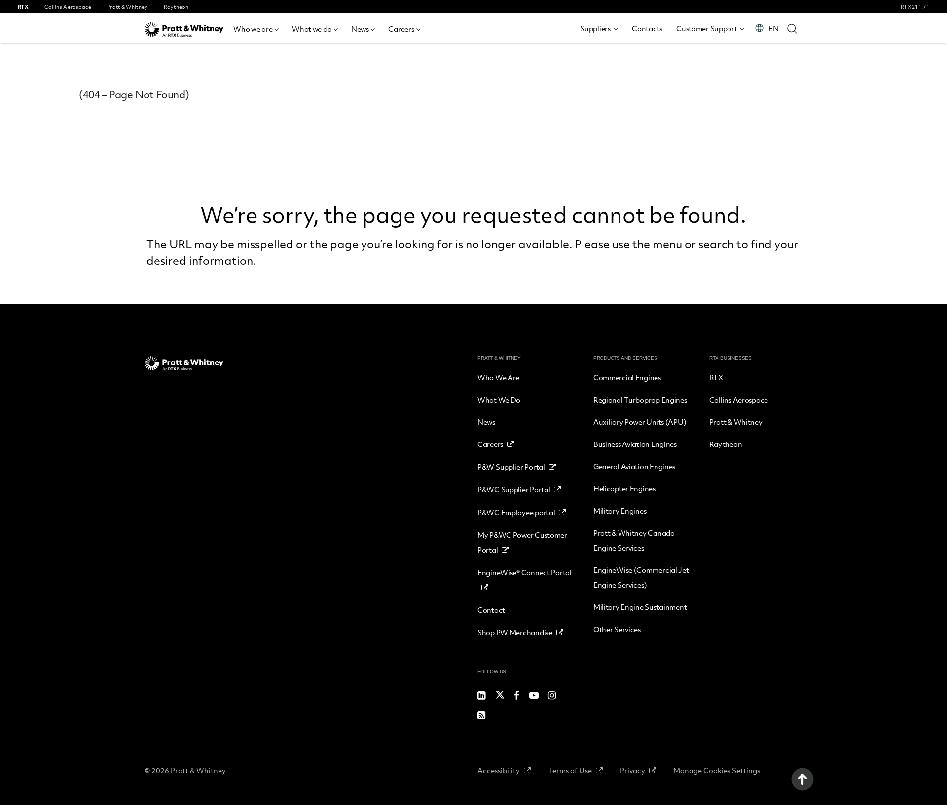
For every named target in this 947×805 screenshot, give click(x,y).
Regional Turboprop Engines (640, 399)
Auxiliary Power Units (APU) (639, 422)
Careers (401, 29)
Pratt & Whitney (736, 422)
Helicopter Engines (624, 488)
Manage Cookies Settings (716, 770)
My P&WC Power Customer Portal (522, 542)
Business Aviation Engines (635, 444)
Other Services (617, 629)
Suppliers (595, 28)
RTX (716, 377)
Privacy (632, 770)
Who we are (252, 29)
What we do (311, 29)
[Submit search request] (792, 28)
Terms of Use (570, 770)
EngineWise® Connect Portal (524, 572)
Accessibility (498, 770)
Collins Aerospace (738, 399)
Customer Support (706, 28)
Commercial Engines (627, 377)
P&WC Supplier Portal (513, 489)
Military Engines (620, 511)
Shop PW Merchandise (514, 632)
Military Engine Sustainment (640, 607)
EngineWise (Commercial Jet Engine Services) (641, 577)
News (360, 29)
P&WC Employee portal (516, 512)
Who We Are (498, 377)
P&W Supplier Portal (511, 467)
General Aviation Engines (634, 466)
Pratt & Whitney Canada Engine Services (634, 540)
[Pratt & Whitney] (184, 29)
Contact (491, 610)
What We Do (498, 399)
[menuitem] (255, 27)
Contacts (647, 28)
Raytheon (725, 444)
